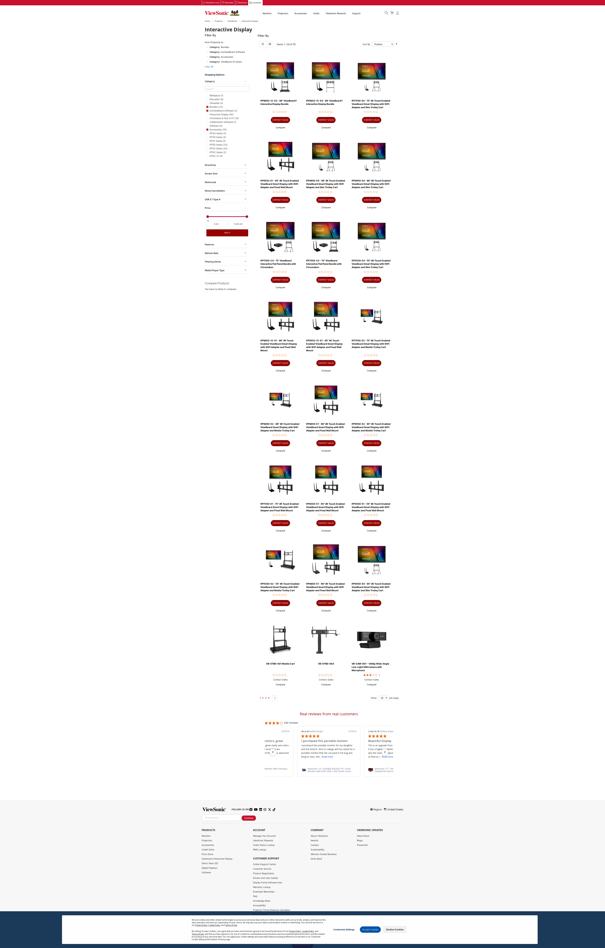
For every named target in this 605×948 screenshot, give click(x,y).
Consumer (256, 2)
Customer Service (262, 868)
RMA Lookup (259, 849)
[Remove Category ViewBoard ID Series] (207, 62)
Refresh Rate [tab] (211, 253)
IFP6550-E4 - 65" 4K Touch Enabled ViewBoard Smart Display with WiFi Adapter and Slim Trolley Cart (371, 587)
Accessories (300, 13)
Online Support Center (264, 864)
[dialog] (302, 929)
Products (219, 21)
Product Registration (263, 873)
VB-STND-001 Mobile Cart (280, 663)
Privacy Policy (201, 925)
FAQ (255, 896)
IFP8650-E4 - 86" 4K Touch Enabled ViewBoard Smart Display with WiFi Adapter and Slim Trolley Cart (371, 184)
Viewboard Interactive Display (217, 858)
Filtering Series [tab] (213, 261)
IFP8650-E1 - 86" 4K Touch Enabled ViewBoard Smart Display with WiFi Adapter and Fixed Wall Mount (325, 427)
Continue (248, 818)
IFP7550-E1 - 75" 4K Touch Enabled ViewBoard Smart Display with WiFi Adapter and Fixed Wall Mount (279, 507)
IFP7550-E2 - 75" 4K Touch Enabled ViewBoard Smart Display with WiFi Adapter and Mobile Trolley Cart (371, 343)
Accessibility (259, 905)
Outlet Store (208, 849)
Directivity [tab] (210, 165)
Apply (227, 233)
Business (243, 2)
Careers (315, 845)
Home (207, 21)
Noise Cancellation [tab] (215, 190)
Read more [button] (320, 756)
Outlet (316, 13)
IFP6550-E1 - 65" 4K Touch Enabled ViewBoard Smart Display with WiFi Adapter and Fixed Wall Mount (325, 507)
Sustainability (317, 849)
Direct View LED (210, 863)
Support (356, 13)
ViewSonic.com (212, 2)
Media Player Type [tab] (214, 270)
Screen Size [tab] (211, 173)
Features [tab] (209, 244)
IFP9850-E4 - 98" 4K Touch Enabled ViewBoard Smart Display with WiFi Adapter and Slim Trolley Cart (325, 184)
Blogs (360, 840)
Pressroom (362, 845)
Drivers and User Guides (265, 878)
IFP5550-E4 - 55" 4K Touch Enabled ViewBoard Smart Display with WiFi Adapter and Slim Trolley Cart (371, 263)
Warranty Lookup (262, 887)
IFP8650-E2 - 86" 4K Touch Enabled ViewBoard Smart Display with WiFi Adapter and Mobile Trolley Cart (279, 427)
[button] (280, 127)
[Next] (274, 698)
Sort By (366, 44)
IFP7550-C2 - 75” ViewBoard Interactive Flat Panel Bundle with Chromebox (324, 263)
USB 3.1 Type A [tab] (212, 199)
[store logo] (222, 13)
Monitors (267, 13)
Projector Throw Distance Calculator (271, 910)
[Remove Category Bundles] (207, 47)
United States (395, 809)
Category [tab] (210, 81)
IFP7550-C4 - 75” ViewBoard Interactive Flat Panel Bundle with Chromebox (278, 263)
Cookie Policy (214, 925)
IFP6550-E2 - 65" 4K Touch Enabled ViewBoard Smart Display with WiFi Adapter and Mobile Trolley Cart (371, 427)
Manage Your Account (264, 835)
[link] (328, 770)
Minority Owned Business (324, 854)
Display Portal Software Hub (267, 882)
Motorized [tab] (210, 182)
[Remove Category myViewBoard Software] (207, 52)
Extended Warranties (263, 891)
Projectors (283, 13)
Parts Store (207, 854)
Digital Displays (209, 867)
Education (229, 2)
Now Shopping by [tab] (214, 42)
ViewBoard (232, 21)
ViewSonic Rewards (336, 13)
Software (206, 872)
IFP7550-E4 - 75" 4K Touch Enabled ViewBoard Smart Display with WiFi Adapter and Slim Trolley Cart (371, 104)
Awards (314, 840)
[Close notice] (533, 930)
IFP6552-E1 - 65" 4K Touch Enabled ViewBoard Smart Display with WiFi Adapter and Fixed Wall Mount (279, 184)
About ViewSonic (319, 835)
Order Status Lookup (264, 845)
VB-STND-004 (326, 663)
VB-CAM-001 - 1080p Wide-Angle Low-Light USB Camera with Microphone (370, 667)
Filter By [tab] (263, 35)
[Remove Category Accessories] (207, 57)
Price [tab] (207, 208)
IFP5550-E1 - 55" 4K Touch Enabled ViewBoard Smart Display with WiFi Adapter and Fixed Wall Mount (371, 507)
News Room (363, 835)
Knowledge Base (261, 900)
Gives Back (316, 858)
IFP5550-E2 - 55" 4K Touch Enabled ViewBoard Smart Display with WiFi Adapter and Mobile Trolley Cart (279, 587)
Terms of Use (231, 925)
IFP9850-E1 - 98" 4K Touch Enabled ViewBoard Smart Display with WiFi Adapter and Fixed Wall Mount (325, 587)
